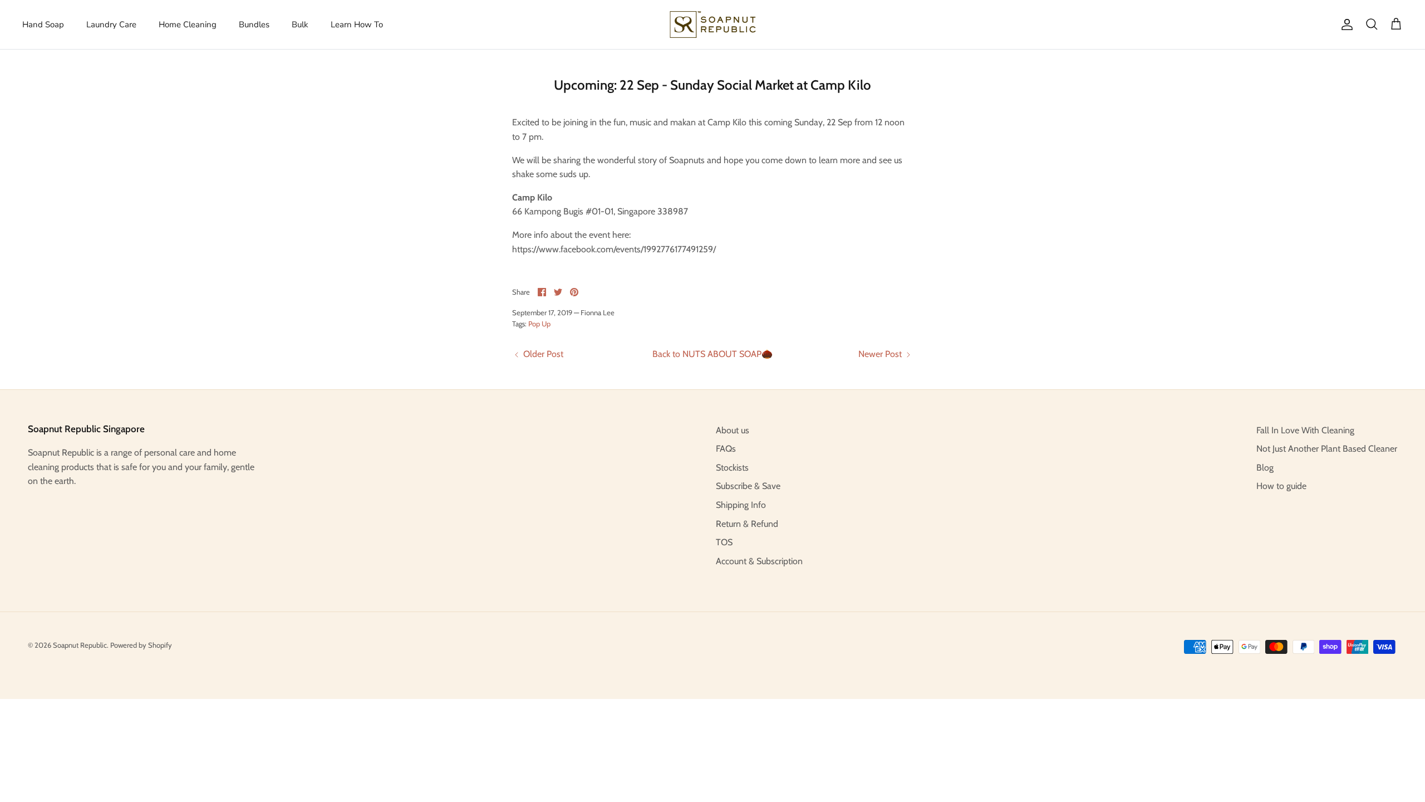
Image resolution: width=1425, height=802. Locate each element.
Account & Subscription (759, 561)
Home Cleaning (188, 24)
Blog (1265, 467)
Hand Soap (43, 24)
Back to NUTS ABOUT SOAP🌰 (712, 354)
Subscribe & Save (748, 486)
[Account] (1345, 24)
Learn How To (357, 24)
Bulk (300, 24)
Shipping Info (741, 505)
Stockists (732, 467)
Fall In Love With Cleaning (1305, 430)
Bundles (254, 24)
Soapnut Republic (80, 644)
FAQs (726, 448)
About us (732, 430)
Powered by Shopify (141, 644)
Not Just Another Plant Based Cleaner (1326, 448)
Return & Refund (747, 524)
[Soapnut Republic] (713, 24)
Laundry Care (111, 24)
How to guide (1281, 486)
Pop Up (539, 323)
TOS (724, 542)
